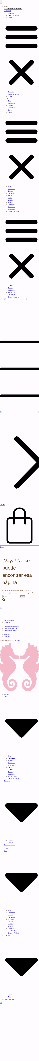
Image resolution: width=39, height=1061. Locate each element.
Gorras (10, 17)
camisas (10, 760)
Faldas (10, 112)
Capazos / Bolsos (13, 15)
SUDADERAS (12, 776)
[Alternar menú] (1, 2)
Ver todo (6, 694)
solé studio (17, 640)
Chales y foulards (13, 211)
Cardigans (11, 204)
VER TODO (7, 11)
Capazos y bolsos (9, 845)
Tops (9, 101)
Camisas (11, 105)
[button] (21, 55)
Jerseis (10, 202)
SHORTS (11, 765)
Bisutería (11, 13)
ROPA (6, 99)
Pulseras (11, 843)
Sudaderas (11, 207)
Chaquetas (11, 209)
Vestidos (10, 200)
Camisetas (11, 103)
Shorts (10, 110)
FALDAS (10, 767)
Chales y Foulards (14, 778)
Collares (10, 840)
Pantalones (11, 107)
